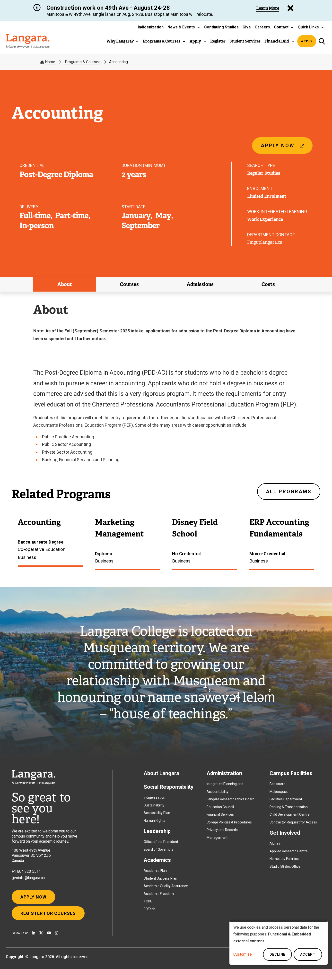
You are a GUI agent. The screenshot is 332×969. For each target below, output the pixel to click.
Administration (224, 773)
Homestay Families (284, 859)
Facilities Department (286, 799)
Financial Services (220, 814)
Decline (277, 954)
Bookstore (277, 784)
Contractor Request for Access (293, 822)
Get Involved (285, 833)
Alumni (275, 843)
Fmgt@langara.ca (264, 242)
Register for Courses (48, 913)
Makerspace (279, 792)
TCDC (148, 901)
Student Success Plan (160, 878)
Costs (268, 284)
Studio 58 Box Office (285, 866)
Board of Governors (159, 849)
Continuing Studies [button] (221, 27)
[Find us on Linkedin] (33, 933)
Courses (129, 284)
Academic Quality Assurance (166, 886)
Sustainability (154, 805)
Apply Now (33, 897)
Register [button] (218, 41)
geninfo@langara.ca (28, 877)
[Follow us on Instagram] (56, 933)
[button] (184, 27)
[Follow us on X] (41, 933)
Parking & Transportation (289, 807)
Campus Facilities (291, 773)
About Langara (161, 773)
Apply (307, 41)
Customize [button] (242, 954)
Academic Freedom (159, 894)
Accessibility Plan (157, 813)
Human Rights (154, 820)
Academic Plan (155, 871)
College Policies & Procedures (229, 822)
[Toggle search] (321, 41)
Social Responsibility (168, 787)
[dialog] (278, 942)
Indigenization (154, 797)
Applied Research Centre (289, 851)
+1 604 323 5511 (26, 871)
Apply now (279, 148)
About (64, 284)
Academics (157, 860)
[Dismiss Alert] (290, 8)
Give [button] (247, 27)
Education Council (220, 807)
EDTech (149, 909)
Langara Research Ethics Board (230, 799)
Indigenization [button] (151, 27)
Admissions (200, 284)
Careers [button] (262, 27)
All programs (289, 491)
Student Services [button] (245, 41)
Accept (307, 954)
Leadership (157, 831)
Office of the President (161, 842)
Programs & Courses (82, 62)
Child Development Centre (290, 814)
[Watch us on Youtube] (49, 933)
